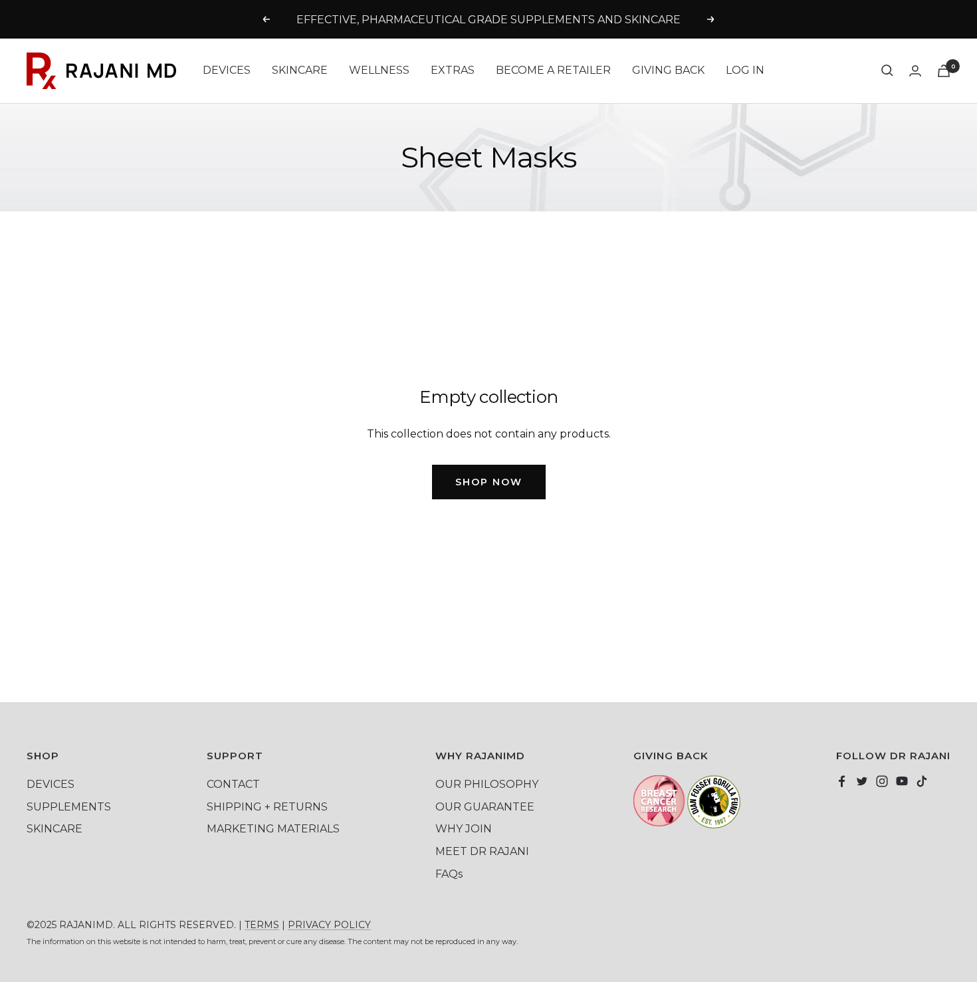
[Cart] (943, 70)
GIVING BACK (668, 70)
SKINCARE (300, 70)
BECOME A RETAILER (553, 70)
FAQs (449, 874)
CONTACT (233, 784)
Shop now (488, 482)
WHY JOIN (463, 828)
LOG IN (745, 70)
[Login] (915, 70)
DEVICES (227, 70)
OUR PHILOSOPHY (486, 784)
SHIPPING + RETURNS (267, 806)
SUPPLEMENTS (69, 806)
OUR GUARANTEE (484, 806)
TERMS (262, 925)
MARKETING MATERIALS (273, 828)
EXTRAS (453, 70)
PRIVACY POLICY (329, 925)
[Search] (887, 70)
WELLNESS (379, 70)
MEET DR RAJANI (482, 851)
